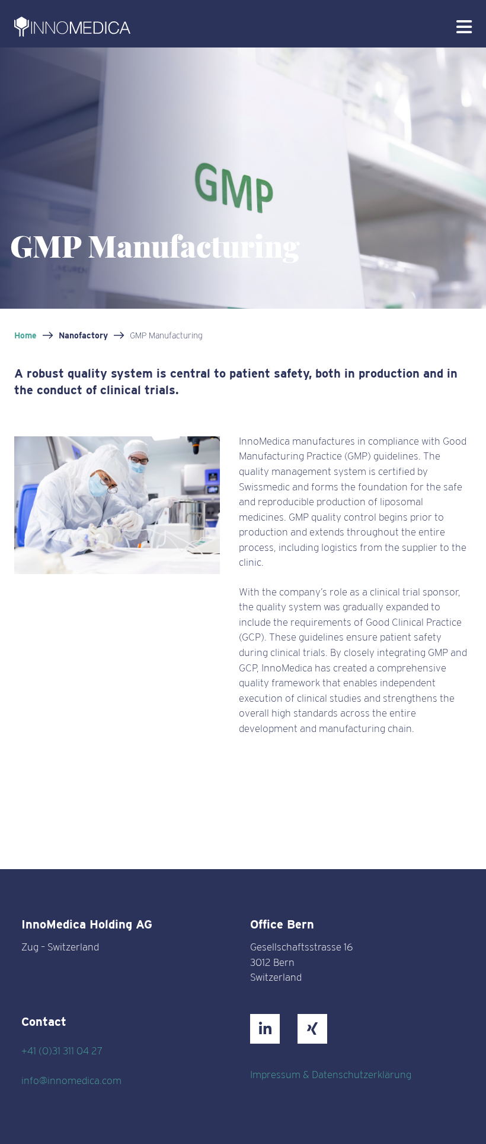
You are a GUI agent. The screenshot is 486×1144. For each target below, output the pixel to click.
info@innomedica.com (71, 1080)
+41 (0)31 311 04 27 (62, 1051)
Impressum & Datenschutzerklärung (330, 1074)
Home (25, 335)
